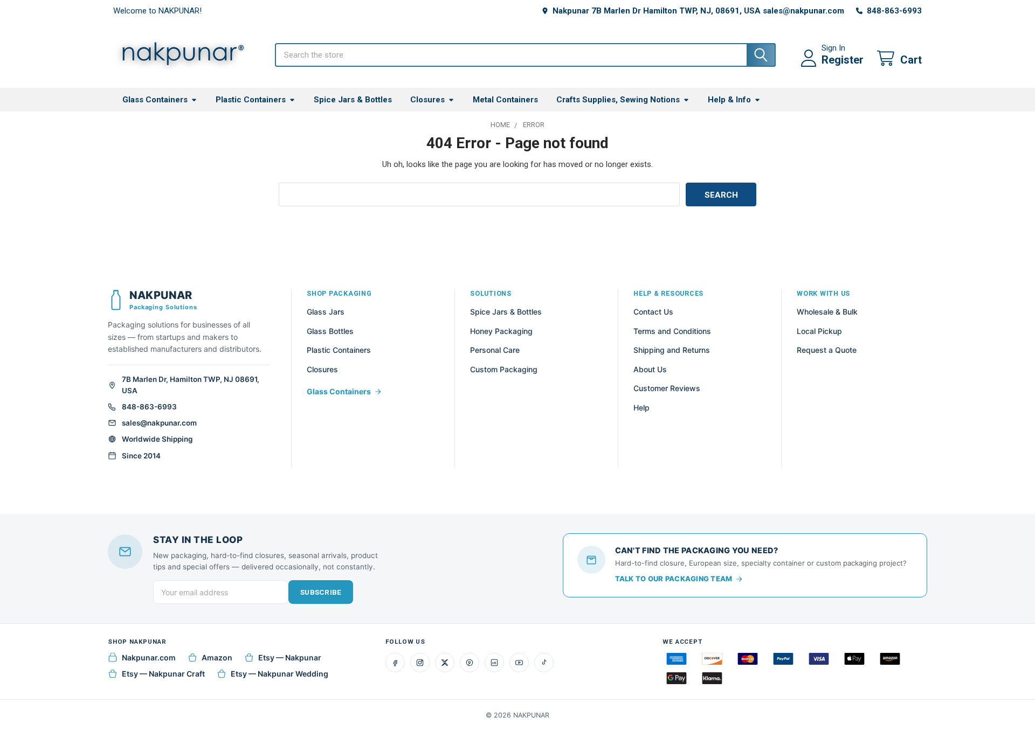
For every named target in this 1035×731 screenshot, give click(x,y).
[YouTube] (519, 662)
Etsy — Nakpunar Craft (163, 673)
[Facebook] (395, 662)
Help (641, 407)
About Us (650, 369)
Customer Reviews (666, 388)
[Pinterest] (469, 662)
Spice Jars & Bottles (353, 100)
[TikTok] (544, 662)
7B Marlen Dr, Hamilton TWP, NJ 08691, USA (190, 384)
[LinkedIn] (494, 662)
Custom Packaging (503, 369)
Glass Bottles (330, 331)
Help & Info (729, 100)
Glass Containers (155, 100)
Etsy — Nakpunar (289, 657)
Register (843, 59)
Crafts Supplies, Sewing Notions (618, 100)
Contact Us (653, 311)
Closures (427, 100)
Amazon (217, 657)
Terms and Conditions (672, 331)
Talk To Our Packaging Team (674, 578)
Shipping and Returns (671, 349)
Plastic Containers (251, 100)
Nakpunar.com (149, 657)
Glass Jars (325, 311)
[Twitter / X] (444, 662)
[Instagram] (420, 662)
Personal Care (495, 349)
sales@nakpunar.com (159, 423)
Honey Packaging (501, 331)
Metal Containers (505, 100)
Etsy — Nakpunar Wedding (279, 673)
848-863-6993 (149, 406)
